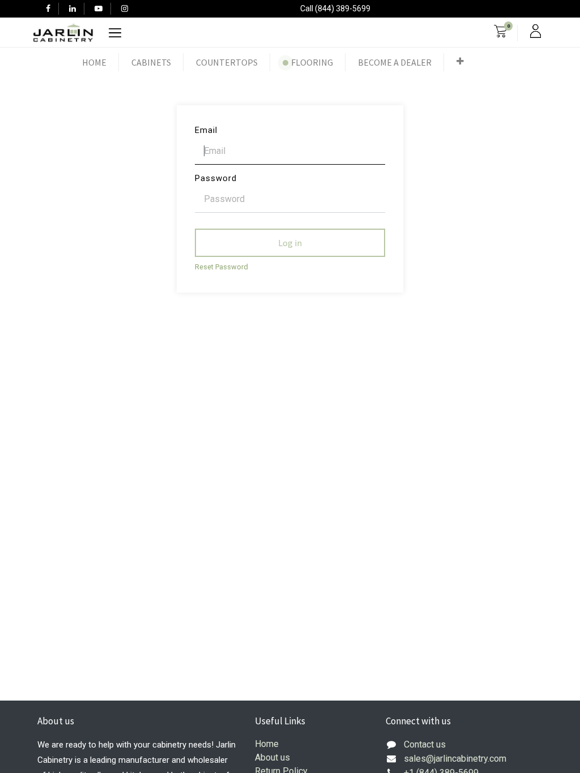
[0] (500, 33)
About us (272, 757)
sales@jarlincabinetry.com (455, 758)
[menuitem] (94, 62)
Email (206, 130)
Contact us (425, 744)
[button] (460, 61)
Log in (290, 242)
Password (216, 178)
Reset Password (221, 267)
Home (267, 743)
